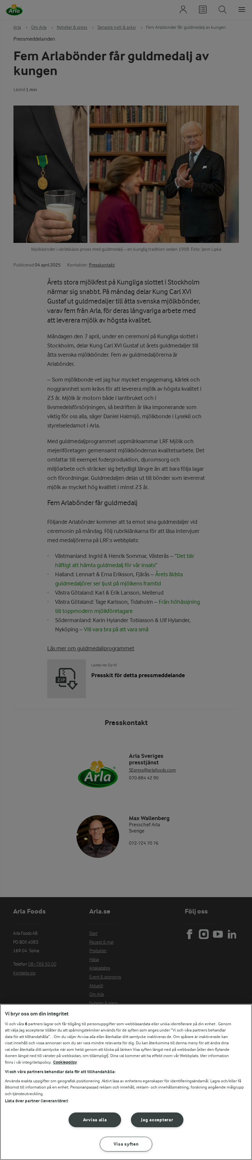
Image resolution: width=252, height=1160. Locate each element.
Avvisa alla (95, 1120)
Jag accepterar (157, 1120)
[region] (126, 1082)
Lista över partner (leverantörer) (36, 1100)
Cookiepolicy (65, 1062)
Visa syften (126, 1144)
